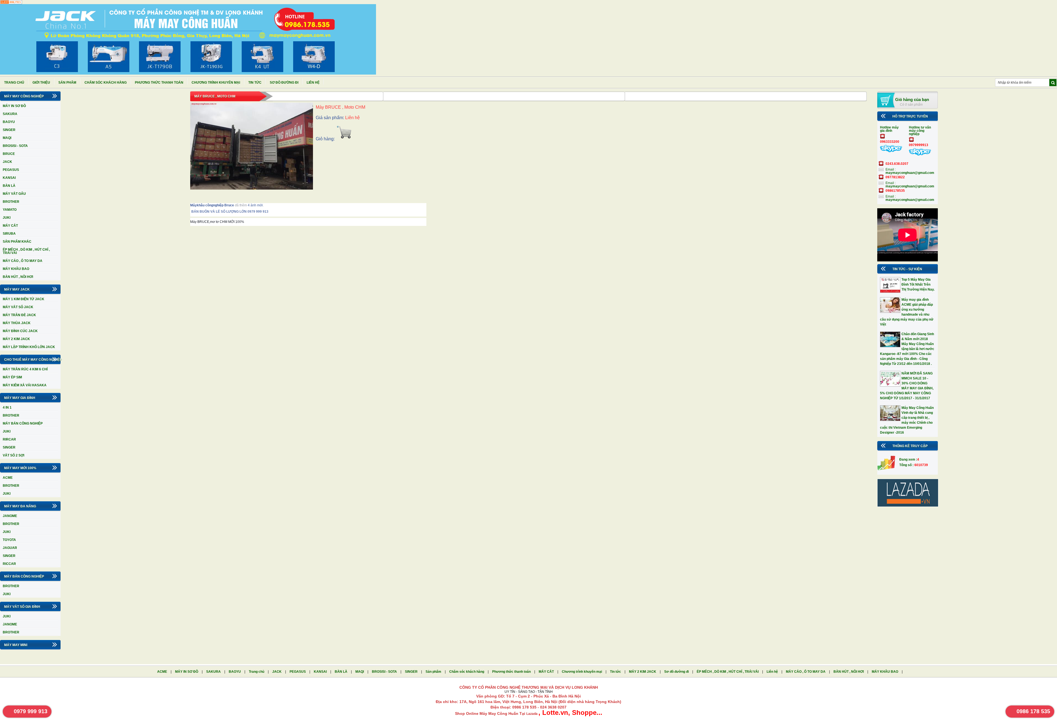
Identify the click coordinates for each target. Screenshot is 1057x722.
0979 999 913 (30, 711)
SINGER (9, 130)
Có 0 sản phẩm (911, 104)
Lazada (532, 714)
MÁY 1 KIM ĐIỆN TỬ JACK (23, 299)
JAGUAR (10, 548)
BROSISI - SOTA (15, 146)
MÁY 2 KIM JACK (16, 339)
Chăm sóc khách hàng (106, 82)
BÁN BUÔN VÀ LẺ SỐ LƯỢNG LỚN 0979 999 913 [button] (195, 212)
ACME (8, 478)
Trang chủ (14, 82)
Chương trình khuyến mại (216, 82)
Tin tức (254, 82)
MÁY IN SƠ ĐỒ (14, 106)
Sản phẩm (67, 82)
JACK (7, 162)
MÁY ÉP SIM (12, 377)
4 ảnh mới (255, 205)
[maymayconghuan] (891, 151)
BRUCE (9, 154)
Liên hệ (313, 82)
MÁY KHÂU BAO (16, 269)
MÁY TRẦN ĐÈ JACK (19, 315)
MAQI (7, 138)
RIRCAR (9, 439)
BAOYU (9, 122)
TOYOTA (9, 540)
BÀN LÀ (9, 186)
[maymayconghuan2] (920, 154)
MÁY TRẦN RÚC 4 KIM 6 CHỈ (25, 369)
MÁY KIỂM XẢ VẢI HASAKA (25, 385)
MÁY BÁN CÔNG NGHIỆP (23, 423)
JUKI (6, 218)
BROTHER (11, 202)
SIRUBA (9, 234)
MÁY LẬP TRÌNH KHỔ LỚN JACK (29, 347)
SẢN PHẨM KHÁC (17, 242)
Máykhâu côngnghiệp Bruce (212, 205)
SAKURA (10, 114)
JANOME (10, 516)
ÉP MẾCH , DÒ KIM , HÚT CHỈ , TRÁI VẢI (26, 251)
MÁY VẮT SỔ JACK (18, 307)
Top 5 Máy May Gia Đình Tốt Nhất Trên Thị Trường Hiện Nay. (918, 284)
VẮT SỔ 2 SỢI (13, 455)
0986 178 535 (1033, 711)
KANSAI (9, 178)
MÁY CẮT (10, 226)
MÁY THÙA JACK (17, 323)
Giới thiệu (41, 82)
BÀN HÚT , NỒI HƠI (18, 277)
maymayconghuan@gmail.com (910, 173)
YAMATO (10, 210)
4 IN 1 (7, 407)
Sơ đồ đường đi (284, 82)
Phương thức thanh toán (159, 82)
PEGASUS (11, 170)
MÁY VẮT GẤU (14, 194)
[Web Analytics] (11, 3)
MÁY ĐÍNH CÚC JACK (20, 331)
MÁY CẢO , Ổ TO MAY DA (22, 261)
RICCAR (9, 564)
